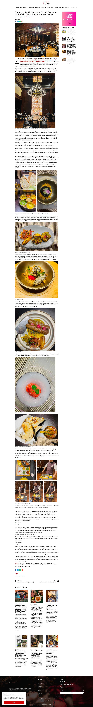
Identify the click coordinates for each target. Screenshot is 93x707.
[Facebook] (62, 681)
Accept (14, 702)
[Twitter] (64, 681)
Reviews (56, 7)
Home (17, 7)
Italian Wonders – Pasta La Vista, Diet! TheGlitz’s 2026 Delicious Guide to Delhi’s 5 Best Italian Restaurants (20, 653)
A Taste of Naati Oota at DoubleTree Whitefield (51, 607)
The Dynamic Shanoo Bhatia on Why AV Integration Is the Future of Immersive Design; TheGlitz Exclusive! (71, 39)
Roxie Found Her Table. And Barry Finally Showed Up (52, 652)
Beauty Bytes (31, 7)
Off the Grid (43, 7)
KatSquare (51, 704)
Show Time (61, 7)
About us (72, 7)
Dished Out (37, 7)
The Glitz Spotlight (23, 7)
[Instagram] (60, 681)
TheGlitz (16, 563)
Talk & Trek (67, 7)
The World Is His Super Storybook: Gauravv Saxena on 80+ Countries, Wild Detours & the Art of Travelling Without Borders (71, 32)
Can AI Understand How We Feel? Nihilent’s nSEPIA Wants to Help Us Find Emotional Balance (71, 46)
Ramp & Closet (50, 7)
